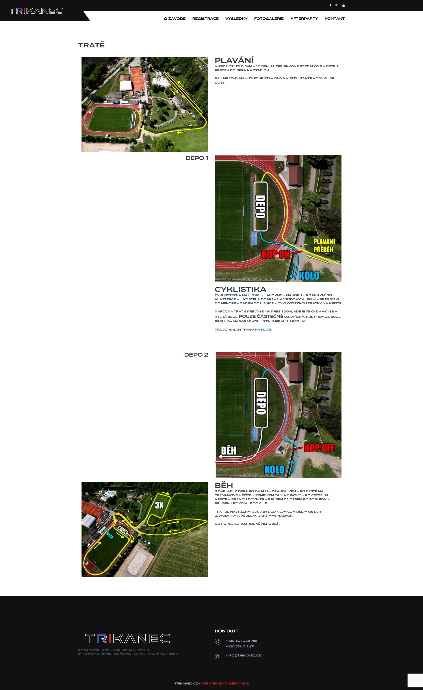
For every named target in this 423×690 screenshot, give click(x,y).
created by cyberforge (225, 683)
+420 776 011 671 (240, 646)
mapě (266, 329)
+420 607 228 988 (241, 641)
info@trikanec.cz (243, 655)
